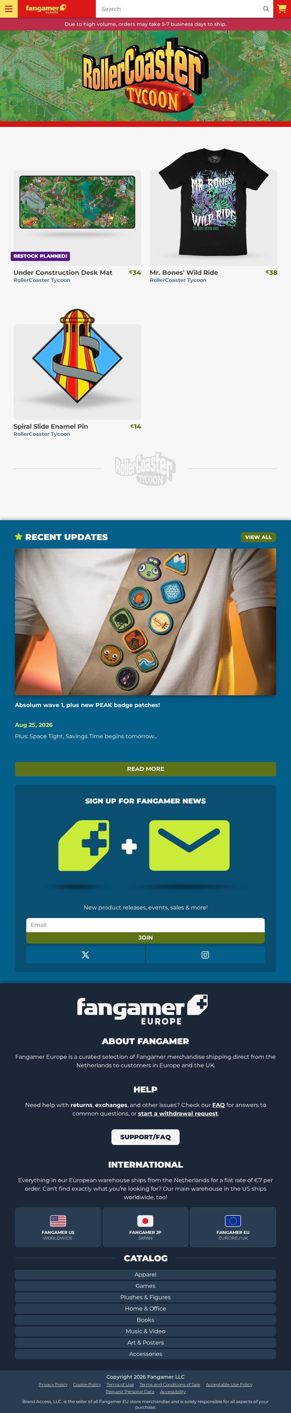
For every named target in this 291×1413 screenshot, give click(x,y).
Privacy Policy (53, 1384)
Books (145, 1320)
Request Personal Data (130, 1391)
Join (145, 937)
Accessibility (173, 1391)
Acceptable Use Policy (229, 1384)
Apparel (145, 1274)
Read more (145, 769)
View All (258, 537)
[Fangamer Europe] (47, 9)
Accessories (145, 1354)
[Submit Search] (266, 9)
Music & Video (145, 1331)
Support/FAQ (145, 1137)
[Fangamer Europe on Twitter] (85, 954)
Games (145, 1286)
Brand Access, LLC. (42, 1401)
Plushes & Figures (145, 1297)
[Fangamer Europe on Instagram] (205, 954)
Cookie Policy (87, 1384)
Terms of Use (120, 1384)
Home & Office (145, 1308)
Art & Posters (145, 1342)
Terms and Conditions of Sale (169, 1384)
